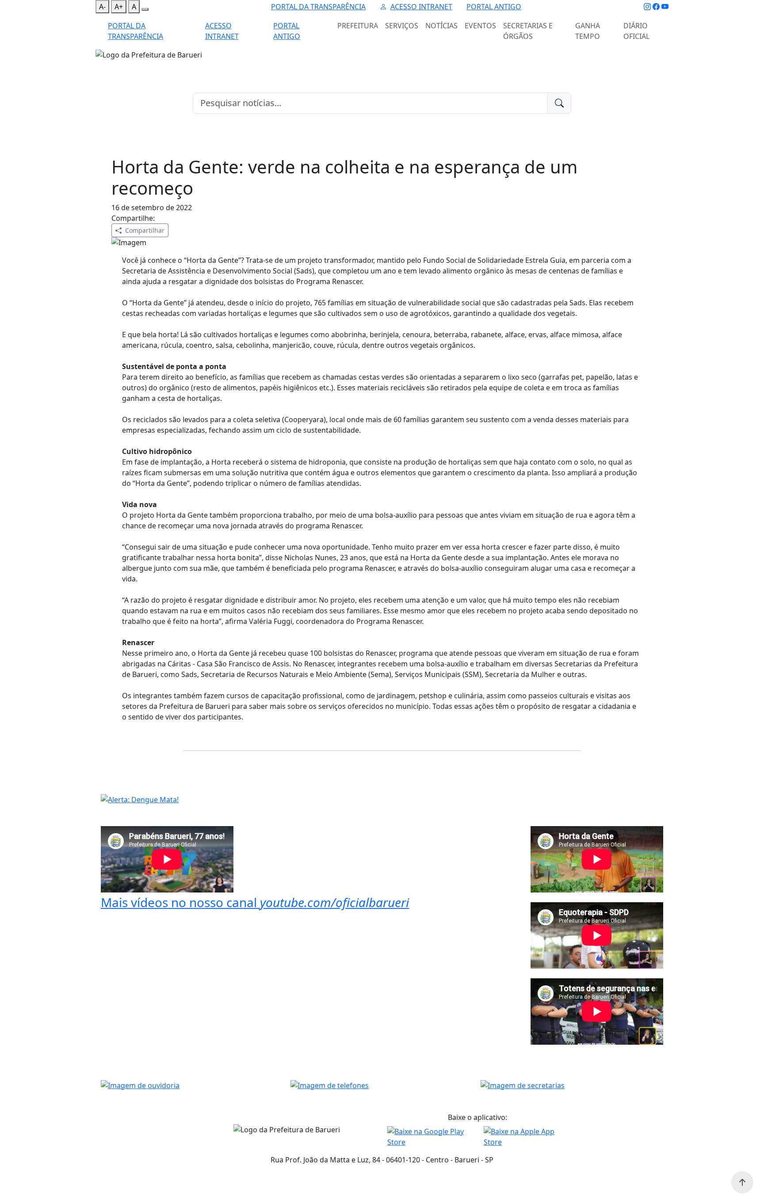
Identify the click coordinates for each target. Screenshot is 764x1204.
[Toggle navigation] (101, 66)
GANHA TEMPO (587, 31)
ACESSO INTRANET (421, 7)
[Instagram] (647, 7)
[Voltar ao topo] (742, 1182)
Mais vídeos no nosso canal (255, 902)
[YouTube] (664, 7)
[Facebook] (656, 7)
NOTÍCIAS (441, 26)
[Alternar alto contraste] (145, 9)
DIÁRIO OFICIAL (636, 31)
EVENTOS (480, 26)
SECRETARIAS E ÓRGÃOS (528, 31)
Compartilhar (144, 230)
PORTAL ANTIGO (493, 7)
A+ (119, 7)
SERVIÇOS (401, 26)
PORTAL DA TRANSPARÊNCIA (318, 7)
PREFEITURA (357, 26)
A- (102, 7)
